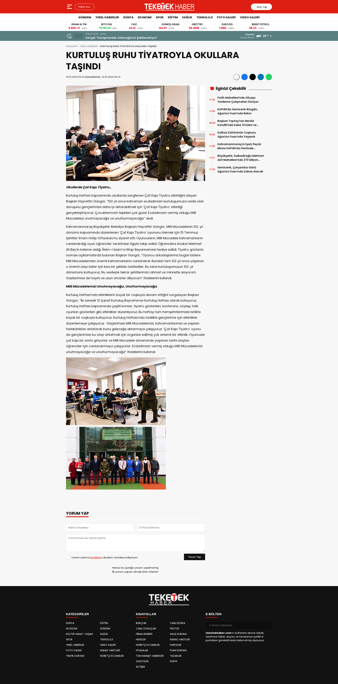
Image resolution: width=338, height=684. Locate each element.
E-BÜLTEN (213, 614)
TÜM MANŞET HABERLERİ (150, 656)
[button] (76, 36)
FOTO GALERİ (226, 17)
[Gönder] (268, 625)
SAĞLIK (187, 17)
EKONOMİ (145, 17)
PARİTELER (175, 645)
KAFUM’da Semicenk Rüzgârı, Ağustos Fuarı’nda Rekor (237, 111)
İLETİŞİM (140, 666)
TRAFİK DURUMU (75, 656)
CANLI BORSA (177, 623)
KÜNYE (173, 661)
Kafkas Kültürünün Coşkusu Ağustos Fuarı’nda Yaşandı (236, 134)
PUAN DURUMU (178, 650)
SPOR (160, 17)
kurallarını (96, 557)
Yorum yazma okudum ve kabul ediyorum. (104, 557)
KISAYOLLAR (146, 614)
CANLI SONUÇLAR (146, 628)
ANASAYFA (72, 46)
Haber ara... (85, 6)
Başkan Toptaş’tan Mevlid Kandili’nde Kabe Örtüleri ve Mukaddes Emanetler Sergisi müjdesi (237, 123)
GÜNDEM (84, 17)
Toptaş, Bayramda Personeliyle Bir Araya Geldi (118, 38)
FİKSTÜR (174, 628)
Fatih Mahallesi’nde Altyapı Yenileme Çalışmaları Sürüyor (238, 100)
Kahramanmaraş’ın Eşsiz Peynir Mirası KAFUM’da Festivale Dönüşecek (239, 146)
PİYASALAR (142, 650)
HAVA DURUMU (178, 634)
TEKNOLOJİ (204, 17)
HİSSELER (141, 639)
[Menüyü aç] (70, 6)
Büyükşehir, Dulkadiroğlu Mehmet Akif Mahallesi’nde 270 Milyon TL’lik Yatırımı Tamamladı (240, 158)
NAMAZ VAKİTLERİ (110, 650)
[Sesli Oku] (236, 77)
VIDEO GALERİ (250, 17)
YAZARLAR (175, 656)
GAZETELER (142, 661)
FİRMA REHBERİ (144, 634)
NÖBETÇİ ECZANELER (112, 656)
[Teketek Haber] (169, 7)
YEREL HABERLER (107, 17)
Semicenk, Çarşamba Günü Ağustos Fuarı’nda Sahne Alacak (240, 169)
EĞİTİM (173, 17)
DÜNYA (128, 17)
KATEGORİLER (77, 614)
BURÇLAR (141, 623)
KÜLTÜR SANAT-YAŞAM (79, 634)
